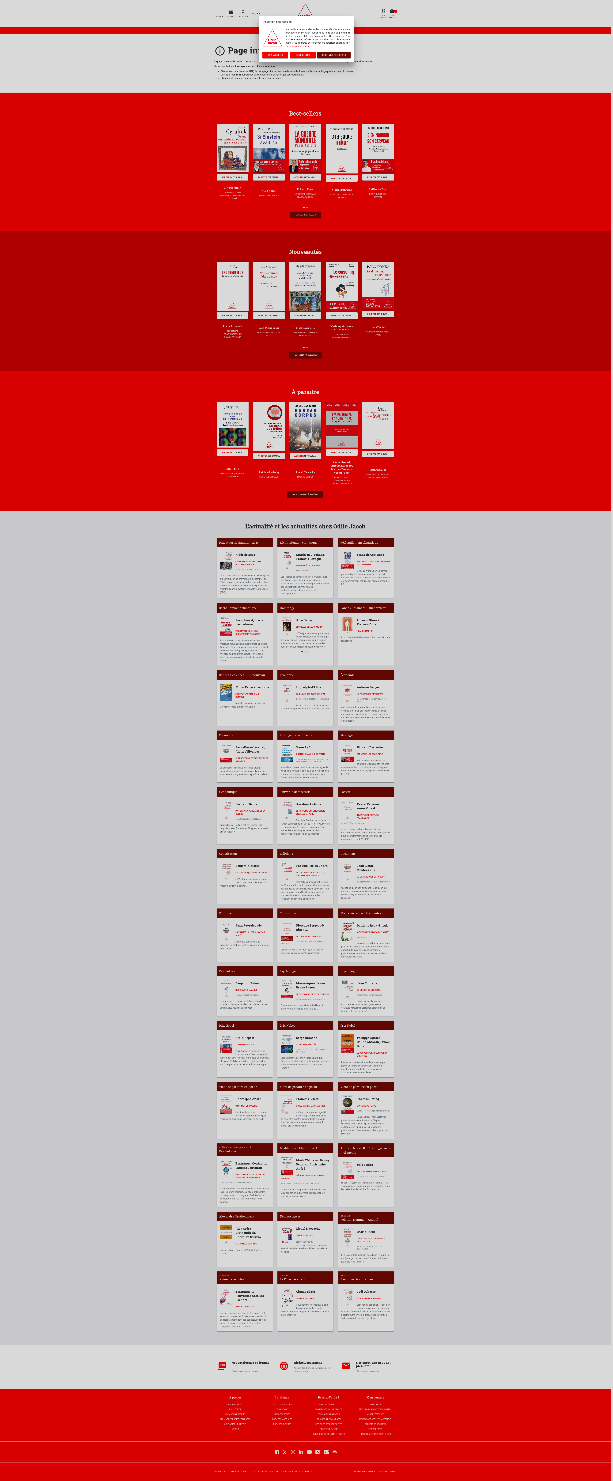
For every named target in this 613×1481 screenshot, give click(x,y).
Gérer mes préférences (334, 55)
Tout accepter (275, 55)
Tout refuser (303, 55)
